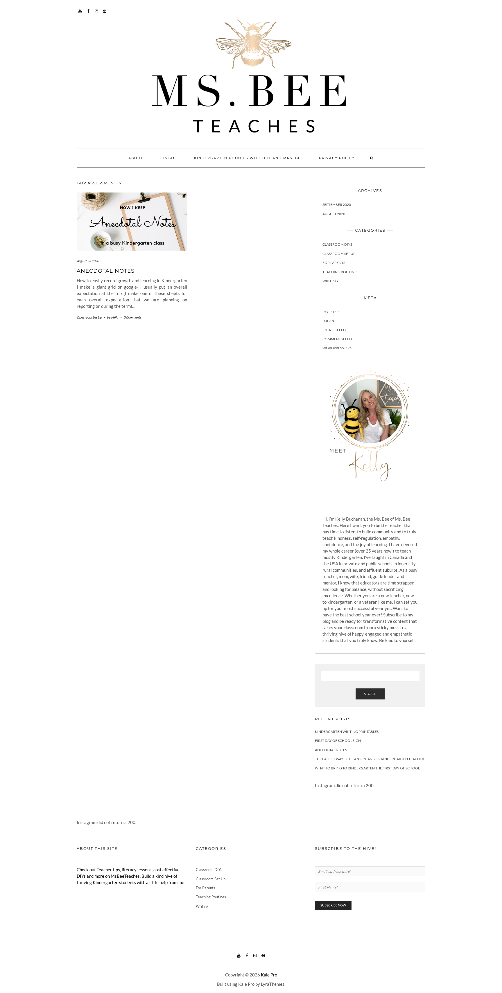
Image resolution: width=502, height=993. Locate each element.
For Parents (333, 262)
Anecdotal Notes (106, 271)
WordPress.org (337, 348)
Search (370, 694)
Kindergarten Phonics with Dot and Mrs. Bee (248, 158)
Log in (328, 321)
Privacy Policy (336, 158)
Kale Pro (269, 974)
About (135, 158)
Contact (168, 158)
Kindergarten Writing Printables (347, 731)
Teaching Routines (340, 272)
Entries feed (334, 330)
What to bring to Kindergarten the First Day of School (367, 768)
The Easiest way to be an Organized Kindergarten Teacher (369, 759)
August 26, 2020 (88, 261)
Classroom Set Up (89, 317)
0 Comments (132, 317)
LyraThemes (272, 984)
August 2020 (333, 214)
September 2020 (336, 204)
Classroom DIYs (337, 244)
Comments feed (337, 339)
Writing (330, 281)
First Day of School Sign (338, 740)
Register (330, 312)
